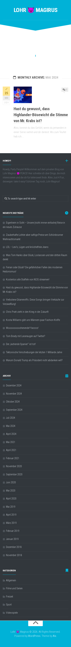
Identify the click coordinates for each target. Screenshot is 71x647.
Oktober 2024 (13, 401)
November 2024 (14, 393)
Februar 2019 (12, 530)
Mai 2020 (10, 490)
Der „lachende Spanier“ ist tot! (21, 344)
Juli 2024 (10, 417)
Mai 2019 (10, 506)
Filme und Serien (14, 588)
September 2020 (14, 474)
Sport (9, 604)
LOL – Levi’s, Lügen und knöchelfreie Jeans (27, 247)
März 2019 (11, 522)
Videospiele (12, 612)
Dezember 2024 (13, 385)
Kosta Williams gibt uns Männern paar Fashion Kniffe (33, 320)
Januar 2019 (12, 539)
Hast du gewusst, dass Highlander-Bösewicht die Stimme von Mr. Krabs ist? (41, 115)
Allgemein (11, 580)
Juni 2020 (11, 482)
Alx (54, 636)
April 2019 (11, 514)
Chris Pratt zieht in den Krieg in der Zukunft (27, 311)
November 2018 (14, 555)
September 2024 (14, 409)
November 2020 (14, 466)
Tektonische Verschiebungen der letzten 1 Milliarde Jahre (34, 352)
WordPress (34, 636)
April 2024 (11, 433)
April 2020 (11, 498)
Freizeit (9, 596)
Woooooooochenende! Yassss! (22, 327)
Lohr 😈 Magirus (36, 10)
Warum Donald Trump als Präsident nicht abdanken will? (34, 360)
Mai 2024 (10, 425)
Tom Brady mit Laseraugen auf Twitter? (25, 336)
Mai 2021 (10, 442)
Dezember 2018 (13, 547)
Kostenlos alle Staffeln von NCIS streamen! (27, 279)
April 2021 (11, 450)
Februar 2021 (12, 458)
